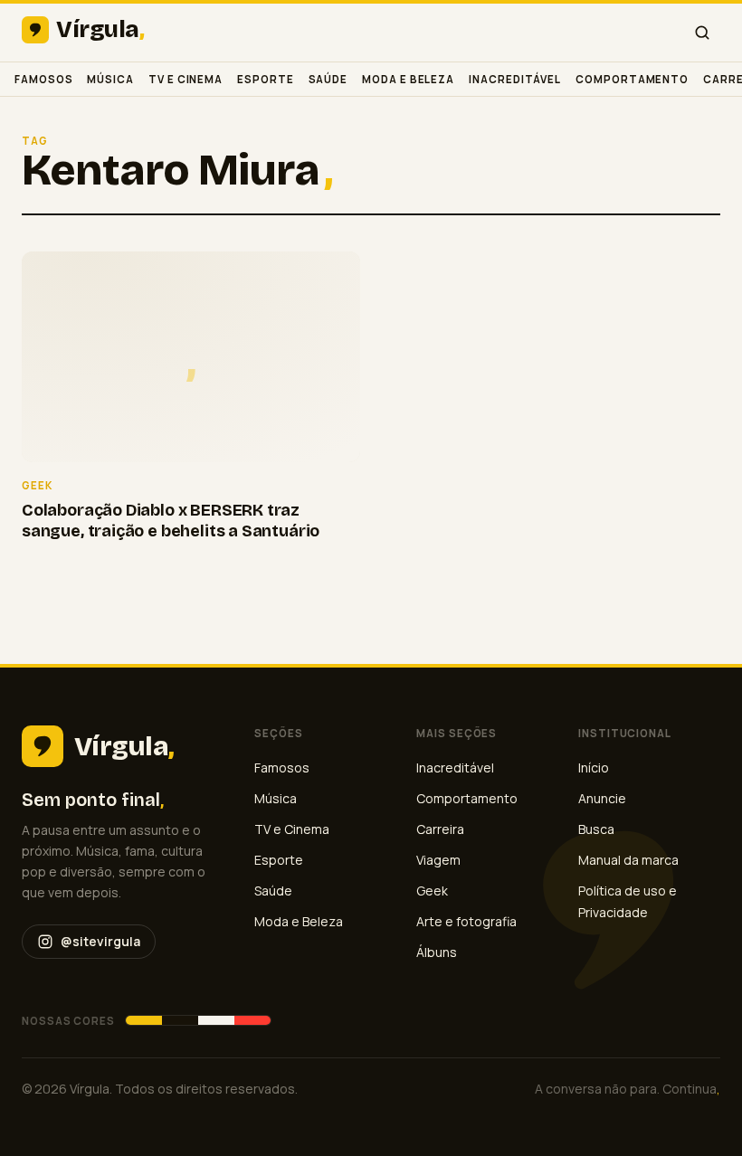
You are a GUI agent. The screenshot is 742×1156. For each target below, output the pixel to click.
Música (110, 79)
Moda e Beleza (408, 79)
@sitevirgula (100, 941)
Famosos (43, 79)
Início (593, 767)
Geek (432, 890)
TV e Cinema (185, 79)
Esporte (265, 79)
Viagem (438, 859)
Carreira (440, 829)
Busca (596, 829)
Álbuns (436, 952)
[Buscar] (702, 32)
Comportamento (632, 79)
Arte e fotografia (466, 921)
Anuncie (602, 798)
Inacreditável (515, 79)
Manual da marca (628, 859)
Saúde (328, 79)
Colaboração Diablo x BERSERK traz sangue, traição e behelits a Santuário (170, 520)
